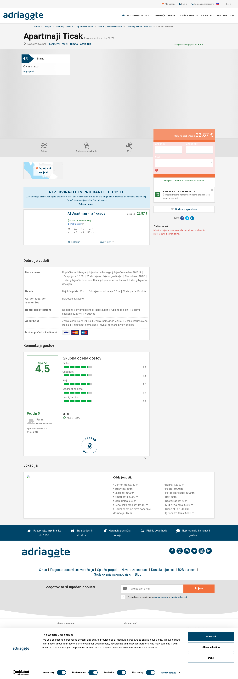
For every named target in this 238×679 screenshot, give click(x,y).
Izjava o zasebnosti (134, 570)
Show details (168, 672)
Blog (138, 574)
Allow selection (211, 647)
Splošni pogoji (107, 570)
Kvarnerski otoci (59, 44)
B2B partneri (187, 570)
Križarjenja (188, 16)
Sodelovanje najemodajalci (112, 574)
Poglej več (28, 71)
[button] (219, 4)
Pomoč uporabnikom (204, 4)
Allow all (211, 636)
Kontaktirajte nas (163, 570)
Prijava (199, 588)
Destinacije (224, 16)
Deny (211, 657)
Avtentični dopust (165, 16)
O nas (43, 570)
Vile (148, 16)
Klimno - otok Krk (80, 44)
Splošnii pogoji (86, 204)
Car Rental (207, 16)
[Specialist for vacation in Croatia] (46, 552)
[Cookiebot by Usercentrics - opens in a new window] (21, 672)
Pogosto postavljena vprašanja (72, 570)
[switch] (93, 672)
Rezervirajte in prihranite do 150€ (47, 533)
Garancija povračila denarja (119, 533)
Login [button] (184, 4)
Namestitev (133, 16)
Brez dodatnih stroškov (84, 533)
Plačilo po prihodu (156, 530)
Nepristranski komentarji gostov (195, 533)
